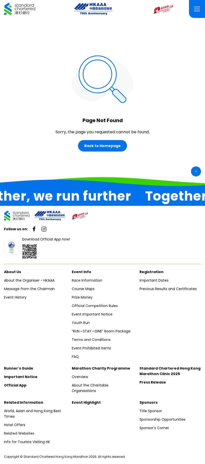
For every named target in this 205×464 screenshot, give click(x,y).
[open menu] (197, 9)
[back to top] (196, 171)
